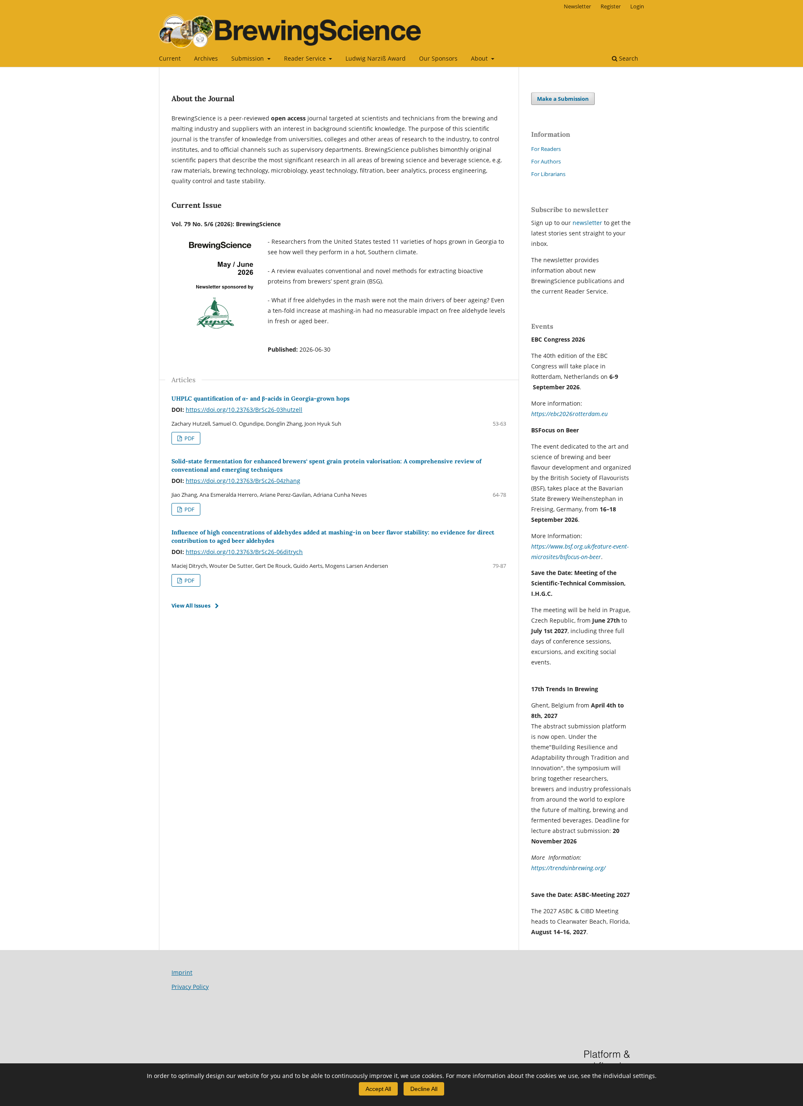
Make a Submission (563, 98)
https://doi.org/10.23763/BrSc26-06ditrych (244, 552)
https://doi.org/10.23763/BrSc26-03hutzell (244, 410)
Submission (248, 58)
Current (170, 58)
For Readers (546, 149)
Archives (206, 58)
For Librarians (548, 174)
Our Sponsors (438, 58)
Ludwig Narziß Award (375, 58)
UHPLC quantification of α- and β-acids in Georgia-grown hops (260, 398)
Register (611, 6)
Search (627, 58)
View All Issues (190, 605)
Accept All (378, 1089)
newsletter (588, 223)
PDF (188, 438)
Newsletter (577, 6)
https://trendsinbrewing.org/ (568, 868)
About (480, 58)
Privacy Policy (190, 987)
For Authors (546, 161)
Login (637, 6)
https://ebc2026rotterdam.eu (569, 414)
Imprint (181, 972)
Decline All (423, 1089)
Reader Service (305, 58)
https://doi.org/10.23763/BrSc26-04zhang (243, 481)
